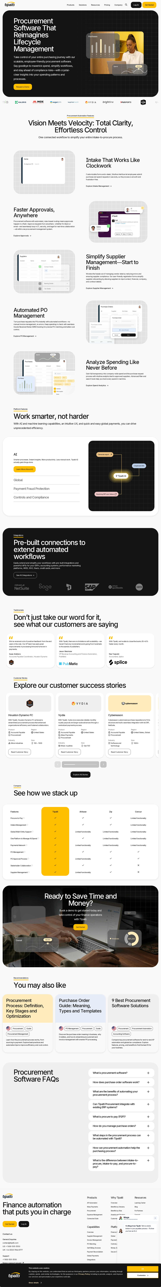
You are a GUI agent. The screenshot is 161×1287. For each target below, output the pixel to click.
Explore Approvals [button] (21, 236)
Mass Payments (92, 1207)
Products (70, 5)
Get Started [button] (149, 5)
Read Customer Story (19, 752)
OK (143, 1269)
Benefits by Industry (118, 1207)
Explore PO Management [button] (24, 336)
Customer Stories (116, 1218)
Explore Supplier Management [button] (98, 288)
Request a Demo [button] (22, 87)
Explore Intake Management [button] (97, 186)
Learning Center (140, 1203)
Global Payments (93, 1256)
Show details (34, 1283)
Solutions (83, 5)
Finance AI (114, 1232)
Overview (90, 1232)
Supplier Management (94, 1236)
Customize (141, 1275)
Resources (95, 5)
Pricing (107, 5)
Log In (136, 5)
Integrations (91, 1260)
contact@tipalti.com (10, 1243)
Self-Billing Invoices (94, 1248)
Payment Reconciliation (95, 1252)
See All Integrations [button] (24, 575)
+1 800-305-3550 (13, 1246)
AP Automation (92, 1203)
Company (118, 5)
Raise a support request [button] (12, 1263)
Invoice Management (94, 1240)
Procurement (91, 1211)
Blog (136, 1207)
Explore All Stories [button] (80, 775)
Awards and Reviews (118, 1215)
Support (137, 1215)
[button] (126, 4)
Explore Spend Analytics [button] (96, 385)
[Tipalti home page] (10, 6)
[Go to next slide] (103, 764)
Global (113, 1236)
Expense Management (94, 1215)
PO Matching (91, 1244)
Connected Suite (92, 1218)
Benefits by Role (116, 1211)
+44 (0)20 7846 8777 (14, 1250)
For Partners (139, 1211)
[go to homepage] (8, 1196)
